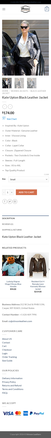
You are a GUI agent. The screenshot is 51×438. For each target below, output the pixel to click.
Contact (6, 342)
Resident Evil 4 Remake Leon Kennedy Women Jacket (37, 285)
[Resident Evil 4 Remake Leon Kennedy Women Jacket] (38, 265)
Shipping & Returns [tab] (12, 230)
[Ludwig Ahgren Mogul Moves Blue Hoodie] (13, 265)
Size (4, 179)
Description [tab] (8, 218)
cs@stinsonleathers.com (32, 2)
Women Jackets (19, 91)
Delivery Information (12, 378)
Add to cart (26, 192)
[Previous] (6, 47)
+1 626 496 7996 (16, 2)
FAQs (5, 392)
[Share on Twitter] (10, 201)
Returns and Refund (12, 385)
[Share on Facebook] (4, 201)
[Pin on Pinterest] (15, 201)
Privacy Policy (9, 382)
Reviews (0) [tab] (7, 224)
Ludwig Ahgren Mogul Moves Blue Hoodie (13, 284)
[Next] (44, 47)
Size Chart (12, 119)
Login (5, 353)
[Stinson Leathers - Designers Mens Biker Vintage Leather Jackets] (25, 9)
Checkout (7, 349)
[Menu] (4, 9)
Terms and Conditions (12, 389)
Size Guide (7, 360)
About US (7, 338)
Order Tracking (9, 357)
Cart (4, 346)
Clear (46, 174)
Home (5, 91)
